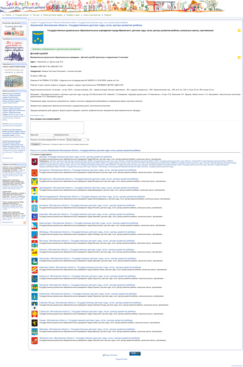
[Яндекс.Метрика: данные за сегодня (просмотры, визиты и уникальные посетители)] (110, 355)
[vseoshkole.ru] (14, 60)
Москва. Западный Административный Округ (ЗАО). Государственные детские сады (174, 165)
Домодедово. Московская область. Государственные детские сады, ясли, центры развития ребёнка (88, 188)
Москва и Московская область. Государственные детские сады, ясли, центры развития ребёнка (91, 22)
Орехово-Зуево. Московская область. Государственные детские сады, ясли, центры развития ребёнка (90, 267)
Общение (107, 15)
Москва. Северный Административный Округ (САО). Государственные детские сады (151, 161)
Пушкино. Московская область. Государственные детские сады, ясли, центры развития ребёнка (87, 285)
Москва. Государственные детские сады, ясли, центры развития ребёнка (75, 157)
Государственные (22, 15)
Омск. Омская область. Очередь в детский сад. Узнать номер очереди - (14, 198)
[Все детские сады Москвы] (14, 35)
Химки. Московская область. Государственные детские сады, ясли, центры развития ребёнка (85, 320)
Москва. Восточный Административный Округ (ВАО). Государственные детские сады (98, 163)
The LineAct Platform (236, 365)
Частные (36, 15)
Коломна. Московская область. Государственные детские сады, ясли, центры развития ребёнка (87, 205)
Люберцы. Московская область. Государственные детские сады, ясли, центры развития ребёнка (87, 232)
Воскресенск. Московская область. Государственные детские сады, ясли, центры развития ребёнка (88, 179)
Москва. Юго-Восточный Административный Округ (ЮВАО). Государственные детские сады (167, 163)
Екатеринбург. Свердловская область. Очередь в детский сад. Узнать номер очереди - (13, 208)
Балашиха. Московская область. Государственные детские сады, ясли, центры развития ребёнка (87, 170)
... (161, 159)
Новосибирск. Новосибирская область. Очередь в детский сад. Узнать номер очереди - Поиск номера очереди (13, 187)
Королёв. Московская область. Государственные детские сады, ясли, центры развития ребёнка (86, 214)
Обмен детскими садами (52, 15)
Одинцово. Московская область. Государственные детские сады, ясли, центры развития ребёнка (87, 258)
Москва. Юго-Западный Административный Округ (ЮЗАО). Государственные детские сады (106, 165)
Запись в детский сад (92, 15)
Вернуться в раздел (85, 150)
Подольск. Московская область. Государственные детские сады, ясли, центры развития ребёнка (87, 276)
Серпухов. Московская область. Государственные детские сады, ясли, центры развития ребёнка (87, 311)
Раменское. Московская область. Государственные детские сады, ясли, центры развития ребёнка (88, 294)
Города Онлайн (121, 359)
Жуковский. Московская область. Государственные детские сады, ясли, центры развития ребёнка (86, 25)
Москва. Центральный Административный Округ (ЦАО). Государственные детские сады (84, 161)
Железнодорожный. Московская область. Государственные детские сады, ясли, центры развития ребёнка (92, 196)
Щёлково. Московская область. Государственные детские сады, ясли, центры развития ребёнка (87, 329)
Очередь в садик (72, 15)
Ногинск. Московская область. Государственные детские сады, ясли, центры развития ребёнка (86, 249)
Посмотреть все (8, 158)
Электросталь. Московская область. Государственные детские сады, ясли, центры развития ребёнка (89, 338)
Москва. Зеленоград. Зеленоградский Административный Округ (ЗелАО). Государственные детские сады (132, 167)
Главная (8, 15)
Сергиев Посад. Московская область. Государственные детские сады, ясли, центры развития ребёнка (90, 302)
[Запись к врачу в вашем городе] (14, 87)
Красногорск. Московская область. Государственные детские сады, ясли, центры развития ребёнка (88, 223)
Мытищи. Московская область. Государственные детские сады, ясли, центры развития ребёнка (87, 241)
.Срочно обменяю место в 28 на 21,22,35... (14, 133)
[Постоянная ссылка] (37, 115)
